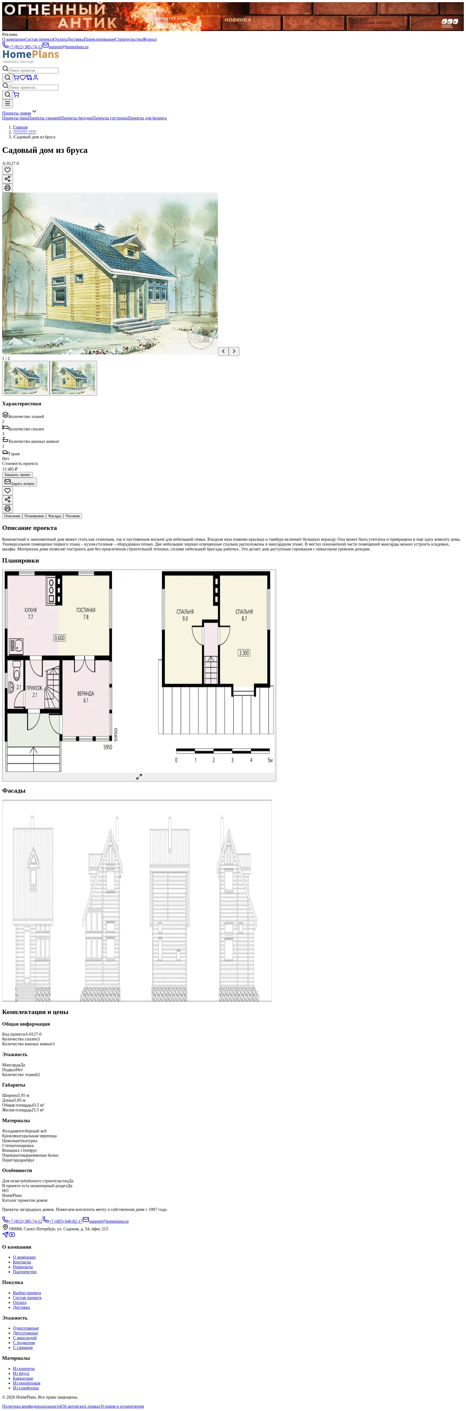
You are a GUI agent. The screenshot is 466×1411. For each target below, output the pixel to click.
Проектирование (99, 39)
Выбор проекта (27, 1292)
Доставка (75, 39)
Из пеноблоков (26, 1383)
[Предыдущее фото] (223, 351)
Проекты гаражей (44, 118)
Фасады (54, 516)
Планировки (34, 516)
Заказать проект (17, 475)
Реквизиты (23, 1267)
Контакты (22, 1262)
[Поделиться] (7, 179)
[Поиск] (7, 77)
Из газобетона (26, 1388)
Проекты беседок (76, 118)
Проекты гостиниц (110, 118)
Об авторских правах (80, 1406)
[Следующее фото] (234, 351)
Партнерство (25, 1271)
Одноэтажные (26, 1328)
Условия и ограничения (122, 1406)
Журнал (149, 39)
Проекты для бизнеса (147, 118)
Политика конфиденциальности (31, 1406)
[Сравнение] (29, 79)
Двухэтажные (25, 1333)
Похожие (73, 516)
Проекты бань (15, 118)
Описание (12, 516)
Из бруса (21, 1373)
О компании (13, 39)
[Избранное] (22, 79)
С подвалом (24, 1342)
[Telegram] (5, 1236)
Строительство (128, 39)
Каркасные (23, 1378)
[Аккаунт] (35, 79)
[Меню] (7, 103)
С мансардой (25, 1337)
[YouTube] (12, 1236)
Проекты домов (16, 113)
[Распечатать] (7, 188)
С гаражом (23, 1347)
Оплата (60, 39)
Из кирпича (24, 1368)
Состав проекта (39, 39)
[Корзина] (16, 79)
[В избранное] (7, 170)
